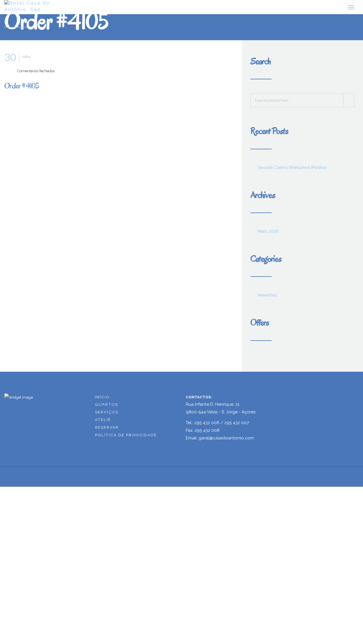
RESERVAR (107, 429)
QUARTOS (106, 407)
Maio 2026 (268, 233)
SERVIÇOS (106, 414)
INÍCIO (102, 399)
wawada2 (267, 297)
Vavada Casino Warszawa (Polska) (292, 169)
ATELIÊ (103, 422)
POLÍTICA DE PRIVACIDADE (126, 437)
